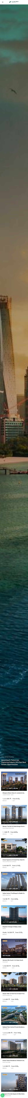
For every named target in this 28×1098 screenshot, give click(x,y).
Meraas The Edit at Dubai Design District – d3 (15, 826)
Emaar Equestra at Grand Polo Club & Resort (15, 860)
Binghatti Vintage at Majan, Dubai (12, 926)
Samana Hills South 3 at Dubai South (13, 960)
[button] (2, 1095)
